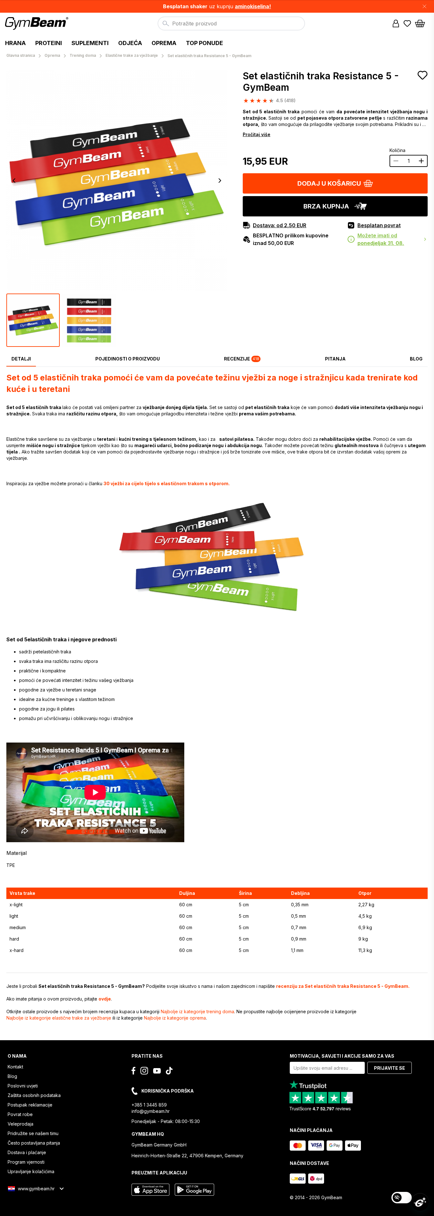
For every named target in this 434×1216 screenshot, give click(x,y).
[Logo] (37, 23)
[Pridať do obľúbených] (422, 75)
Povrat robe (20, 1114)
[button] (217, 6)
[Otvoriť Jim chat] (420, 1202)
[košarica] (422, 23)
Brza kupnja (326, 206)
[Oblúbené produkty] (407, 23)
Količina (397, 150)
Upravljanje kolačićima (31, 1171)
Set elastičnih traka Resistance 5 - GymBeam (321, 81)
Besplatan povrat (379, 225)
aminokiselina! (253, 6)
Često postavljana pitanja (34, 1143)
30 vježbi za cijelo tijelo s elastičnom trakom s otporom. (167, 483)
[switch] (401, 1197)
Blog (12, 1076)
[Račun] (396, 23)
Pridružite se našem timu (33, 1133)
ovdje (104, 998)
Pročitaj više (256, 134)
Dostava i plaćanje (27, 1152)
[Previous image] (14, 180)
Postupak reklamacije (30, 1104)
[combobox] (231, 23)
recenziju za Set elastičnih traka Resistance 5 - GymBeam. (343, 986)
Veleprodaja (20, 1124)
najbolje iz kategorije (197, 1011)
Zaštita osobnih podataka (34, 1095)
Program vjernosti (26, 1162)
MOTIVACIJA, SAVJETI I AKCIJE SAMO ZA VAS (342, 1056)
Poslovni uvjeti (23, 1085)
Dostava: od (279, 225)
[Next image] (219, 180)
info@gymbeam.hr (151, 1111)
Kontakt (15, 1066)
